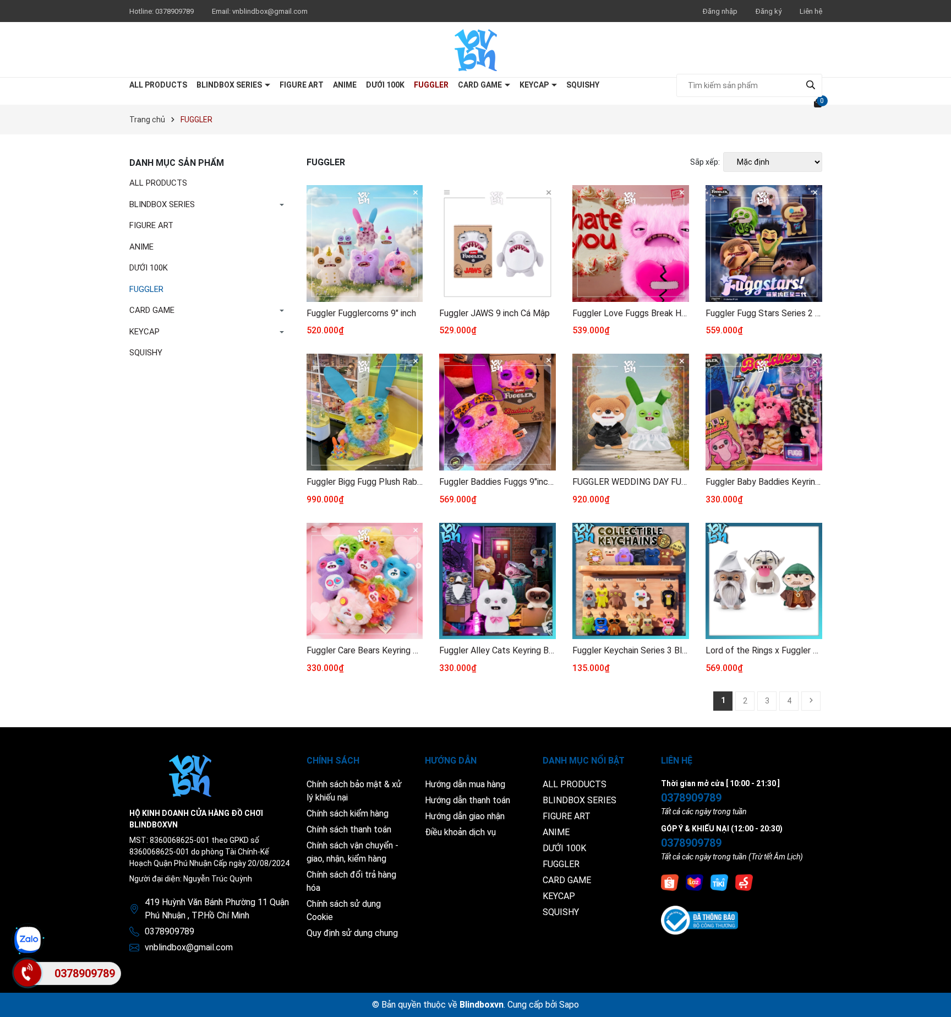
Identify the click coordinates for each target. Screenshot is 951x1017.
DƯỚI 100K (385, 84)
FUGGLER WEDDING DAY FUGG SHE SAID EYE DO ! (630, 482)
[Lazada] (694, 882)
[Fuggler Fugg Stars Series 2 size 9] (764, 243)
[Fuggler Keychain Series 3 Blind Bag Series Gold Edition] (630, 581)
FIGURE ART (302, 84)
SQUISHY (582, 84)
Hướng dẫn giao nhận (465, 816)
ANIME (345, 84)
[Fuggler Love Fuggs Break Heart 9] (630, 243)
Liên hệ (811, 11)
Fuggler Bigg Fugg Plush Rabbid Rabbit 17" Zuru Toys (365, 482)
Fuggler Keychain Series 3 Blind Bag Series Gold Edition (630, 650)
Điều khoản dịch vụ (460, 832)
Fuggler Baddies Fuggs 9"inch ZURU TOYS (497, 482)
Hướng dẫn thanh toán (467, 800)
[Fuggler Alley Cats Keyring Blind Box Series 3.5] (497, 581)
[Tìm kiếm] (811, 85)
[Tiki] (719, 882)
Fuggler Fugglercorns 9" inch (361, 313)
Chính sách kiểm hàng (348, 813)
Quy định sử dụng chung (352, 933)
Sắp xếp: (705, 162)
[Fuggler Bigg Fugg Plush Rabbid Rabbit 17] (365, 412)
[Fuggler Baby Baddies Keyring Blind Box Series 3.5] (764, 412)
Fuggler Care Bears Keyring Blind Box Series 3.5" (365, 650)
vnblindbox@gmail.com (270, 11)
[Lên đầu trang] (931, 997)
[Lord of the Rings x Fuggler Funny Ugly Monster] (764, 581)
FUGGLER (431, 84)
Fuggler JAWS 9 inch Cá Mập (494, 313)
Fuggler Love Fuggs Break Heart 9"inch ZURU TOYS (630, 313)
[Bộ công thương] (699, 919)
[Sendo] (744, 882)
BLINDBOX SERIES (230, 84)
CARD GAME (481, 84)
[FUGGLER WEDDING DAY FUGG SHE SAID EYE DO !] (630, 412)
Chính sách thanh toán (349, 829)
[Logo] (475, 49)
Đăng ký (768, 11)
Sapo (569, 1004)
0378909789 (175, 11)
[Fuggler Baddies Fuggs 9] (497, 412)
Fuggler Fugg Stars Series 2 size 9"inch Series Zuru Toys (764, 313)
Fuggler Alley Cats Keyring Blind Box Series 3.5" (497, 650)
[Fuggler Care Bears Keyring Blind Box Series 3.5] (365, 581)
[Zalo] (27, 940)
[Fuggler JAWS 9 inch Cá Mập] (497, 243)
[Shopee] (670, 882)
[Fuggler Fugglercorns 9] (365, 243)
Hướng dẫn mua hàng (465, 784)
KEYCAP (535, 84)
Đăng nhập (720, 11)
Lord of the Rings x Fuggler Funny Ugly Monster (764, 650)
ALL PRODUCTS (158, 84)
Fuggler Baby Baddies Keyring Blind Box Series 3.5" (764, 482)
